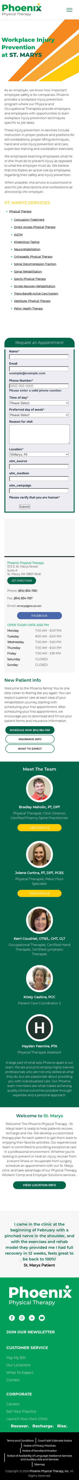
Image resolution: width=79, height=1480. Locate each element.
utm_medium (19, 473)
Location (16, 449)
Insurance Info (30, 739)
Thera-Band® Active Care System (36, 293)
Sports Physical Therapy (30, 279)
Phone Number (21, 380)
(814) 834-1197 (23, 598)
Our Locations (18, 1365)
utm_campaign (20, 485)
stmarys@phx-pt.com (29, 605)
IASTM (18, 234)
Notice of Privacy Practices (40, 1445)
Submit (25, 507)
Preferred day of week (26, 409)
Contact (13, 1380)
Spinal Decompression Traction (35, 264)
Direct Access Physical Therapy (34, 227)
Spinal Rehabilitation (28, 271)
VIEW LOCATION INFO (39, 1185)
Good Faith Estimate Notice (55, 1440)
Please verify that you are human (34, 497)
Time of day (18, 397)
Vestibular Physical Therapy (32, 301)
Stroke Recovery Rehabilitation (34, 286)
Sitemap (39, 1464)
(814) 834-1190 (27, 591)
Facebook (39, 615)
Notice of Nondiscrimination (39, 1450)
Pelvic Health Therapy (28, 308)
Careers (13, 1404)
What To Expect (19, 1373)
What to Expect (30, 748)
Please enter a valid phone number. (35, 390)
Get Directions (22, 580)
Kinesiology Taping (27, 242)
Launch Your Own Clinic (27, 1419)
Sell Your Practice (21, 1411)
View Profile (39, 827)
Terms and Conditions (20, 1440)
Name (14, 351)
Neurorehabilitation (27, 249)
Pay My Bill (16, 1358)
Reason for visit (21, 421)
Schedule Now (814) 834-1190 (30, 730)
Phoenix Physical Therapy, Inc (49, 1471)
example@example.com (27, 373)
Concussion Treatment (29, 219)
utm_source (18, 461)
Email (13, 363)
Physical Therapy (20, 211)
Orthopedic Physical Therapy (33, 256)
